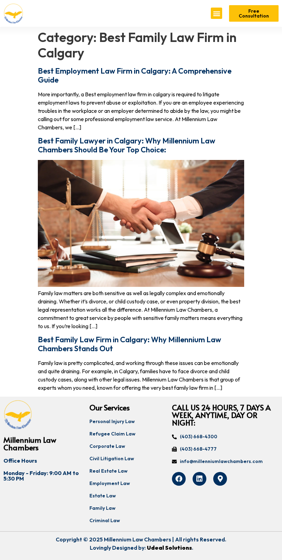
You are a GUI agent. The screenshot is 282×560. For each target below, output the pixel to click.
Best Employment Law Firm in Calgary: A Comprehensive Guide (134, 75)
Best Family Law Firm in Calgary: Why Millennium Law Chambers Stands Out (129, 344)
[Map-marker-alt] (220, 479)
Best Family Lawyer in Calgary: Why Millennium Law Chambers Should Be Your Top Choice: (126, 145)
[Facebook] (179, 479)
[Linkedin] (199, 479)
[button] (216, 13)
